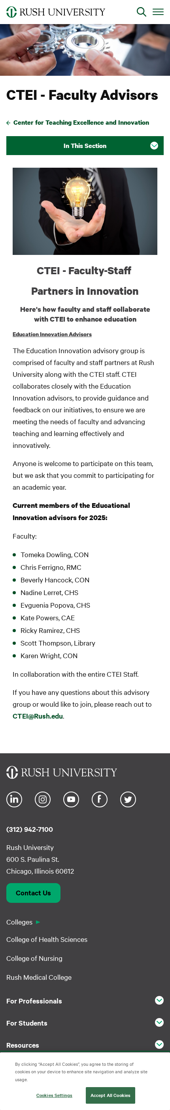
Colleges (19, 921)
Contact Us (33, 892)
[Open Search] (141, 12)
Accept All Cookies (110, 1095)
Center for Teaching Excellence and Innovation (81, 122)
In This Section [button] (85, 145)
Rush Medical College (39, 976)
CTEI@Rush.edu (38, 716)
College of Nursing (34, 957)
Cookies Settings (54, 1095)
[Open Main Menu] (158, 11)
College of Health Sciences (46, 938)
